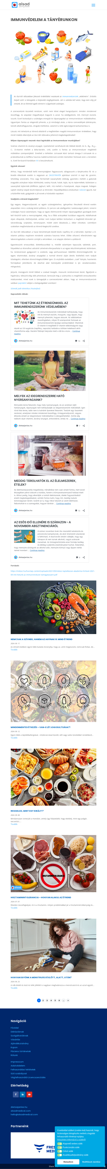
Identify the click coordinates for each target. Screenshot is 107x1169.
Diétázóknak (17, 1032)
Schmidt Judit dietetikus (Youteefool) (25, 288)
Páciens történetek (21, 1051)
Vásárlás (15, 1040)
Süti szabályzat (19, 1074)
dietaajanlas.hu (19, 1107)
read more (53, 650)
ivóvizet (82, 190)
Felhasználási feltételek (23, 1070)
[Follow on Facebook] (16, 1094)
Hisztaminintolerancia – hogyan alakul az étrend (41, 897)
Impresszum (17, 1062)
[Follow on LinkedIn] (22, 1094)
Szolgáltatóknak (19, 1036)
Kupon (14, 1048)
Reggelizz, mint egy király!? (27, 810)
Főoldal (15, 1028)
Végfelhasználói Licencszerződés (28, 1078)
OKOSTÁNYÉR (55, 175)
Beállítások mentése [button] (91, 1162)
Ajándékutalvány (20, 1044)
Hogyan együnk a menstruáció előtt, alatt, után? (41, 977)
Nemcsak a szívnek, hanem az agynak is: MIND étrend (41, 639)
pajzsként (22, 283)
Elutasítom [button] (68, 1162)
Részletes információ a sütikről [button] (71, 1140)
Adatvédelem (18, 1066)
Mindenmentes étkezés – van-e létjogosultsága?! (40, 727)
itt (37, 160)
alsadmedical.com (21, 1110)
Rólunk (14, 1055)
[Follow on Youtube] (29, 1094)
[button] (59, 1143)
